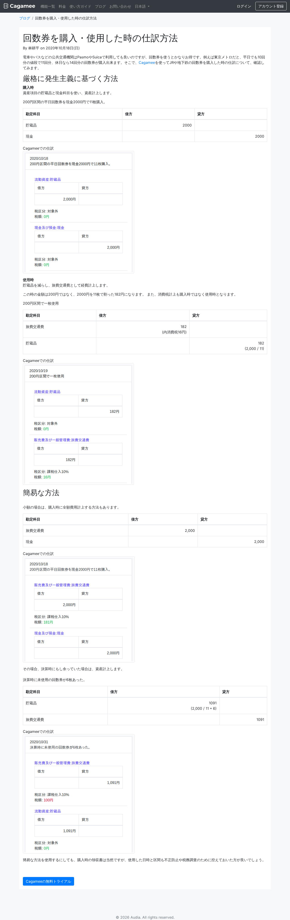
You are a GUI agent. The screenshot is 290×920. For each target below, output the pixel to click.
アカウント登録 (271, 6)
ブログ (100, 6)
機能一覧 (48, 6)
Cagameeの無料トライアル (48, 881)
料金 (62, 6)
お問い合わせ (120, 6)
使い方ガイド (80, 6)
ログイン (244, 6)
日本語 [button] (141, 6)
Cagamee (147, 62)
